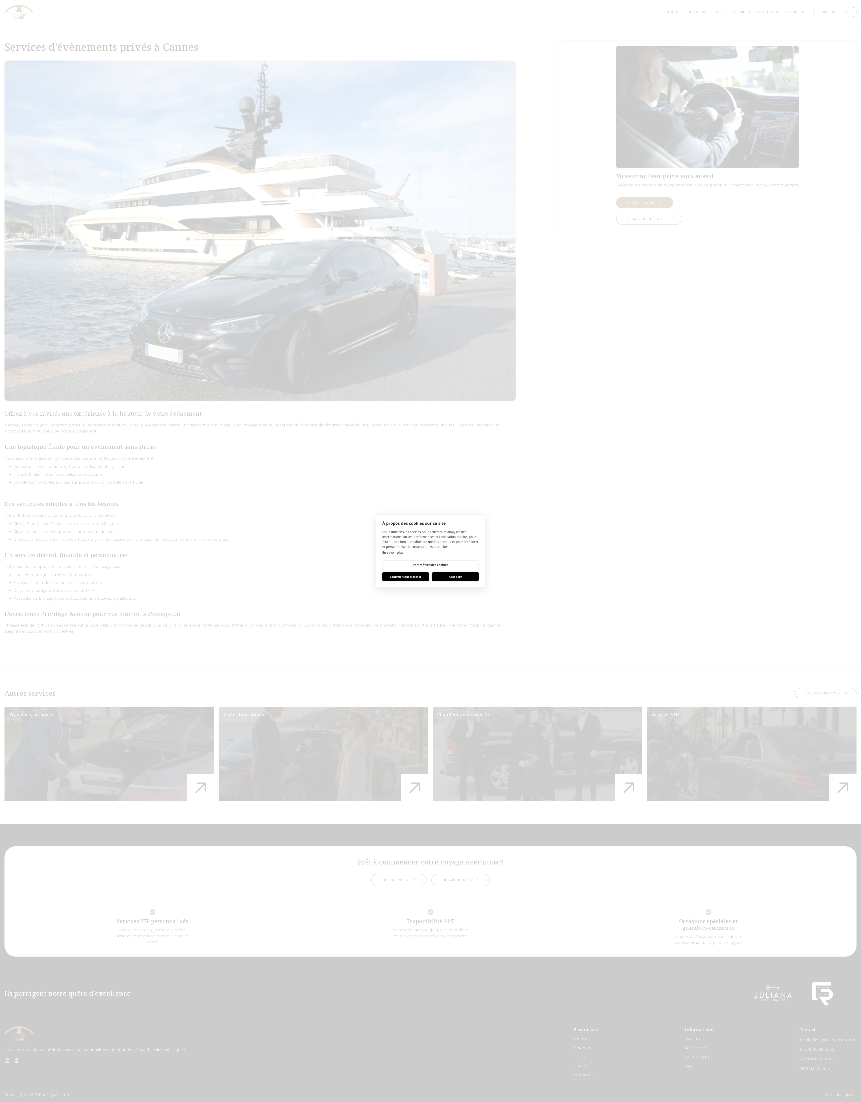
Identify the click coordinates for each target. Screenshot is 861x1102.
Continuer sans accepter (405, 576)
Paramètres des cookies (430, 565)
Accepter (455, 577)
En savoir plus (392, 552)
